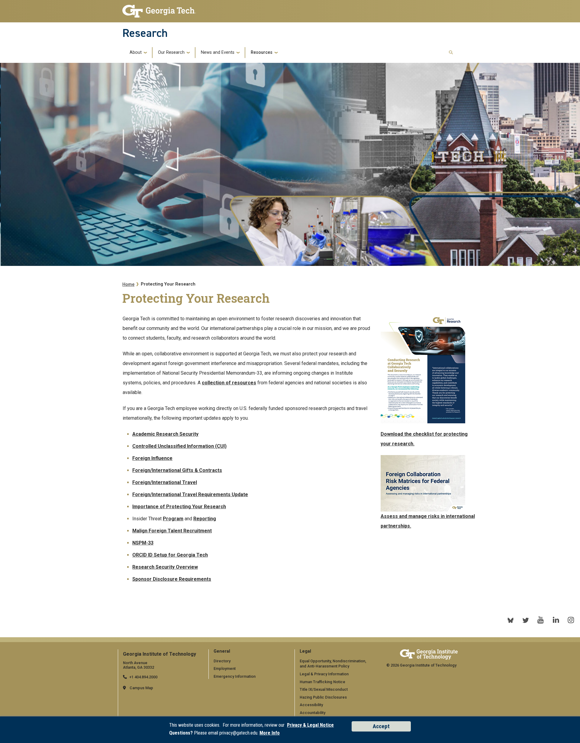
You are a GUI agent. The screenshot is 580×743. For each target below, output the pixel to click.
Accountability (312, 712)
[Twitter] (525, 620)
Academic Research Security (165, 434)
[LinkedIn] (555, 620)
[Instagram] (570, 620)
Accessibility (311, 705)
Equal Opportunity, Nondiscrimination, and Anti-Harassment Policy (333, 664)
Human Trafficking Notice (322, 682)
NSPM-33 (142, 543)
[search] (451, 53)
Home (128, 284)
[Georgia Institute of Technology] (159, 9)
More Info (269, 733)
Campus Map (141, 688)
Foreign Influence (152, 458)
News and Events (217, 52)
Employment (225, 668)
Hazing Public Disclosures (323, 697)
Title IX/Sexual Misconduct (324, 689)
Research (145, 33)
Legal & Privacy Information (324, 674)
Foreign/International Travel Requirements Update (190, 494)
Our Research (171, 52)
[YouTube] (540, 620)
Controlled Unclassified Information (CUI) (179, 446)
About (136, 52)
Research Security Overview (165, 567)
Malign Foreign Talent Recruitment (172, 531)
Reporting (204, 519)
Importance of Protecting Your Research (179, 506)
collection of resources (229, 383)
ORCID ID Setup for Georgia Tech (170, 555)
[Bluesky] (510, 620)
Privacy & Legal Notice (310, 725)
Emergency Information (235, 676)
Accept (381, 726)
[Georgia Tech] (429, 654)
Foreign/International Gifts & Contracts (177, 470)
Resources (261, 52)
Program (173, 519)
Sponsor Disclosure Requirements (171, 579)
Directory (222, 661)
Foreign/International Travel (164, 482)
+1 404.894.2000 (143, 677)
